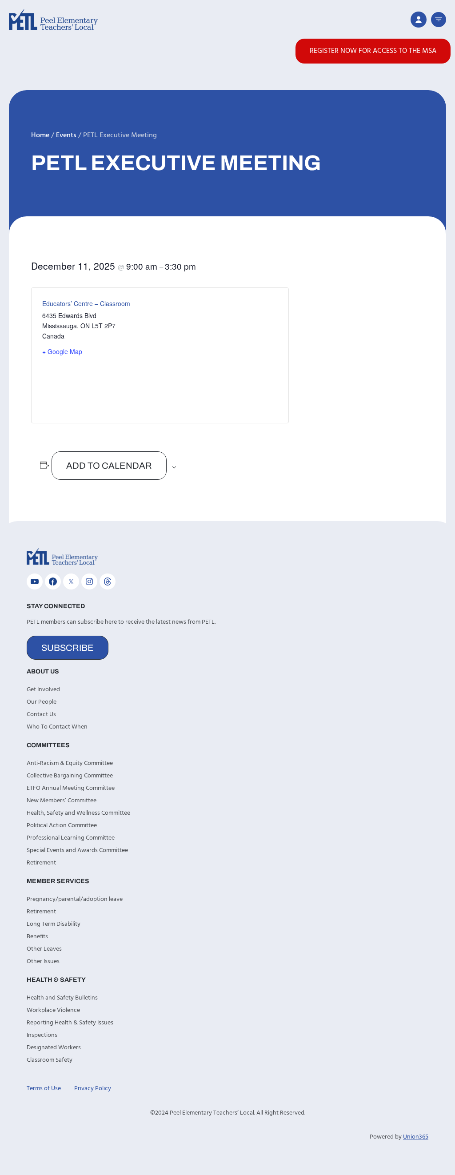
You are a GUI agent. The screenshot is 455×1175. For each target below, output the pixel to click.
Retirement (41, 863)
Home (40, 135)
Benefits (37, 937)
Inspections (42, 1035)
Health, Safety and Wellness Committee (78, 813)
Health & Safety (56, 979)
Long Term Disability (53, 924)
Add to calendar (109, 465)
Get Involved (43, 690)
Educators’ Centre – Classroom (86, 303)
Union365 (415, 1137)
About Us (43, 671)
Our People (41, 702)
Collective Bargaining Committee (70, 776)
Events (66, 135)
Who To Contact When (57, 727)
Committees (48, 745)
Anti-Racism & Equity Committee (70, 763)
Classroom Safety (49, 1060)
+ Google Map (62, 351)
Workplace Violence (53, 1010)
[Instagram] (89, 581)
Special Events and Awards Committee (77, 850)
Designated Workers (54, 1048)
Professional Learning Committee (71, 838)
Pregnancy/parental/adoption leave (75, 899)
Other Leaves (44, 949)
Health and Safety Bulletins (62, 998)
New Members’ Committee (61, 801)
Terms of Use (44, 1088)
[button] (438, 19)
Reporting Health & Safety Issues (70, 1023)
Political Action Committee (62, 826)
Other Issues (43, 961)
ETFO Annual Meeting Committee (71, 788)
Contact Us (41, 714)
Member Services (58, 881)
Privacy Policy (92, 1088)
